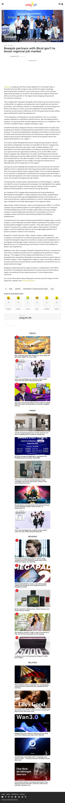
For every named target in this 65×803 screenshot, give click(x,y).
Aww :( (27, 309)
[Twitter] (15, 797)
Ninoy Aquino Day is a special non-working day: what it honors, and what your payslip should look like (32, 686)
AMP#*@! (47, 309)
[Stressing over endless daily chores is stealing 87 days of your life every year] (32, 699)
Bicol (10, 289)
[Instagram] (8, 797)
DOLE (52, 289)
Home (3, 794)
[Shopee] (22, 797)
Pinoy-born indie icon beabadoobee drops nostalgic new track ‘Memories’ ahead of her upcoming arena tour (31, 481)
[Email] (2, 797)
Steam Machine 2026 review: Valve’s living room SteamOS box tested (32, 609)
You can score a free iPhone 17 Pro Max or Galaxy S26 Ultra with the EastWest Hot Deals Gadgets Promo (32, 404)
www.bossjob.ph (28, 281)
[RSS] (25, 797)
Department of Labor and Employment (35, 289)
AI (5, 289)
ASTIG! (37, 309)
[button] (3, 4)
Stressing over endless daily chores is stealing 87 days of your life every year (32, 710)
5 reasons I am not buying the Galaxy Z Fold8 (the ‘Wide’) (31, 657)
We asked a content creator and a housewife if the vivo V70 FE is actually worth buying (32, 633)
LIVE (5, 45)
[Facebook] (5, 797)
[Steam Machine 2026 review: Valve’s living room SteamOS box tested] (32, 599)
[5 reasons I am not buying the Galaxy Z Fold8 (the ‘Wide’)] (32, 646)
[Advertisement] (32, 72)
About (8, 794)
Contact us (15, 794)
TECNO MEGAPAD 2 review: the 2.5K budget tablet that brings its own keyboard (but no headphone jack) (31, 585)
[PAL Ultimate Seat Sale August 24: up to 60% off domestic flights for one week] (32, 345)
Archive (22, 794)
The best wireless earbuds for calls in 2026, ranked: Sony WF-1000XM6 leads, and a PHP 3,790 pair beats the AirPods (31, 560)
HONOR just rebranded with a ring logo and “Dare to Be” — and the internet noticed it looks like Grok (32, 758)
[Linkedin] (12, 797)
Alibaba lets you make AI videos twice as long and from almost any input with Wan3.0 (31, 734)
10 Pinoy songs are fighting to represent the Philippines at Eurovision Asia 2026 (31, 457)
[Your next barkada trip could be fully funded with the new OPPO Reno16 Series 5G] (32, 369)
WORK (10, 45)
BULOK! (18, 309)
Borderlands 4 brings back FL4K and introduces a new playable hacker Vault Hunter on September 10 (32, 506)
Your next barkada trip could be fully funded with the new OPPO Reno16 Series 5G (31, 379)
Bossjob (7, 87)
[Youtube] (19, 797)
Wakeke (8, 309)
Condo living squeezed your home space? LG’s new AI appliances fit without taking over (31, 433)
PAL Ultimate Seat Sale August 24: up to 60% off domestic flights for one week (32, 356)
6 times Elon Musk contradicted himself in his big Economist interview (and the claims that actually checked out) (31, 783)
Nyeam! (56, 309)
